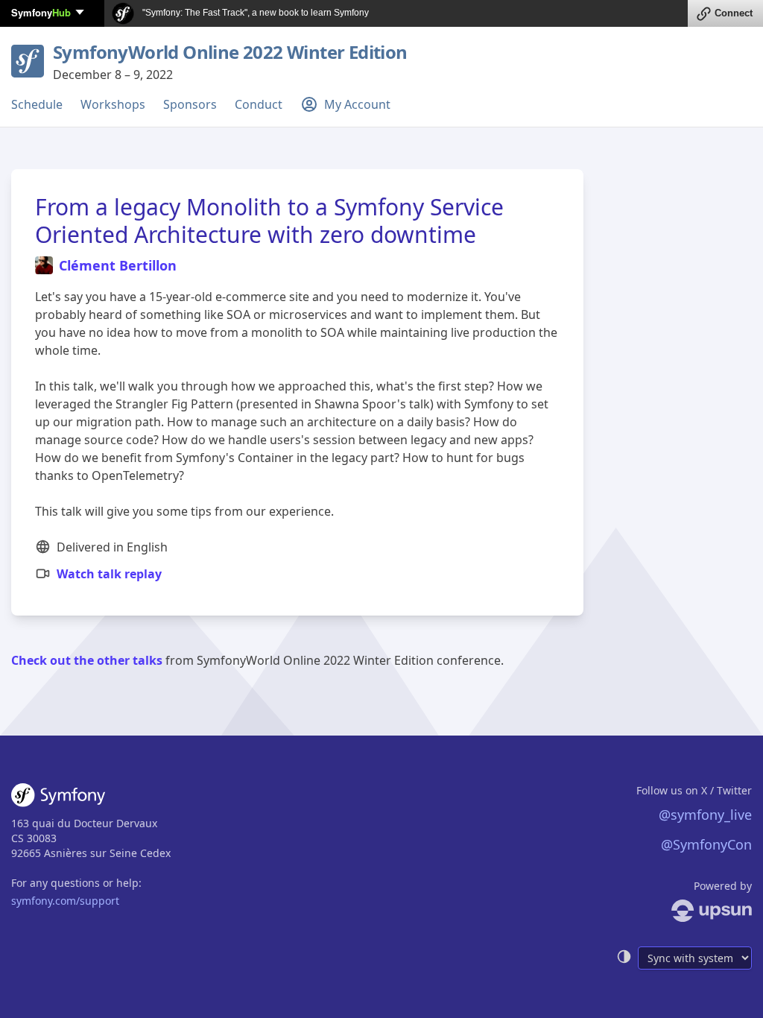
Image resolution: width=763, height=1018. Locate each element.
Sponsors (190, 104)
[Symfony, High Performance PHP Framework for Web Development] (58, 798)
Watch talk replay (109, 574)
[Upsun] (684, 911)
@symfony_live (705, 814)
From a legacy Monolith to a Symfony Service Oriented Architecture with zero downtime (269, 221)
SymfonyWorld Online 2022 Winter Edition (230, 51)
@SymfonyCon (706, 844)
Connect (734, 13)
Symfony (41, 12)
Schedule (37, 104)
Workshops (112, 104)
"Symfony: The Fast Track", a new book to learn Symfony (254, 12)
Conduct (258, 104)
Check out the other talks (86, 660)
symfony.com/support (65, 901)
